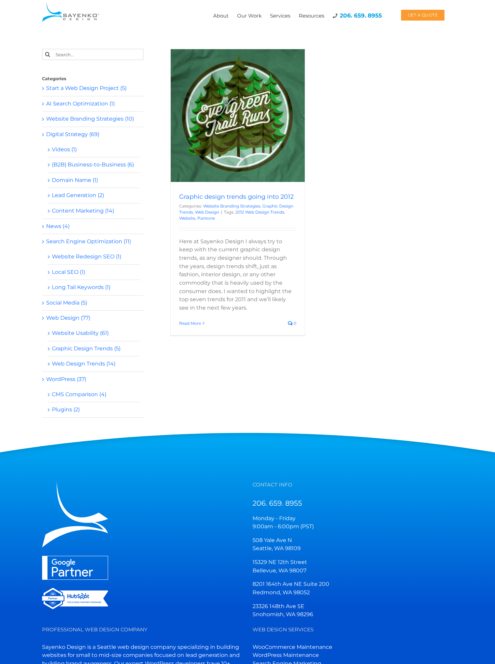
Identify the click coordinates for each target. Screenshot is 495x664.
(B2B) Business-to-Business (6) (93, 164)
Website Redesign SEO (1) (86, 256)
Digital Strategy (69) (72, 134)
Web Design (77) (68, 318)
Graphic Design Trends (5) (86, 348)
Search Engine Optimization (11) (88, 241)
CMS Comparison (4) (79, 394)
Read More (190, 323)
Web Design (238, 125)
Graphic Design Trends (267, 119)
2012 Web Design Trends (259, 212)
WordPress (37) (66, 379)
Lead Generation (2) (78, 195)
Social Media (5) (66, 302)
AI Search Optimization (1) (80, 103)
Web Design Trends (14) (84, 363)
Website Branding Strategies (213, 119)
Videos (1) (64, 149)
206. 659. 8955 (277, 503)
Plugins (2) (66, 409)
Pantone (206, 218)
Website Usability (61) (80, 333)
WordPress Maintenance (286, 655)
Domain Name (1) (75, 180)
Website (187, 218)
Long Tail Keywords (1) (81, 287)
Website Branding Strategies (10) (90, 119)
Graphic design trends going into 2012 (236, 196)
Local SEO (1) (68, 272)
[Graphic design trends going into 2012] (237, 115)
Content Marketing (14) (83, 211)
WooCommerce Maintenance (292, 647)
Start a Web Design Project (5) (86, 88)
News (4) (58, 226)
